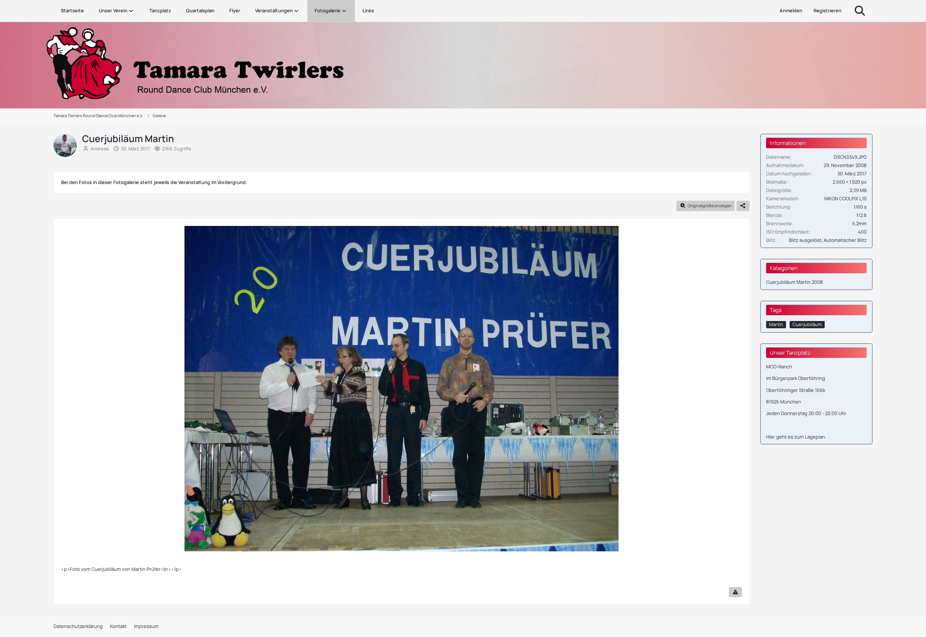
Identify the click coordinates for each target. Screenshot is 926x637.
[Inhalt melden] (735, 592)
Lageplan (815, 436)
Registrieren (827, 10)
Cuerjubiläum (807, 324)
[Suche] (859, 11)
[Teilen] (742, 206)
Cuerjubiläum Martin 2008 (794, 282)
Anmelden (791, 10)
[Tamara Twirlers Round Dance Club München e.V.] (463, 63)
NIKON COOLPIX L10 (845, 198)
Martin (776, 324)
